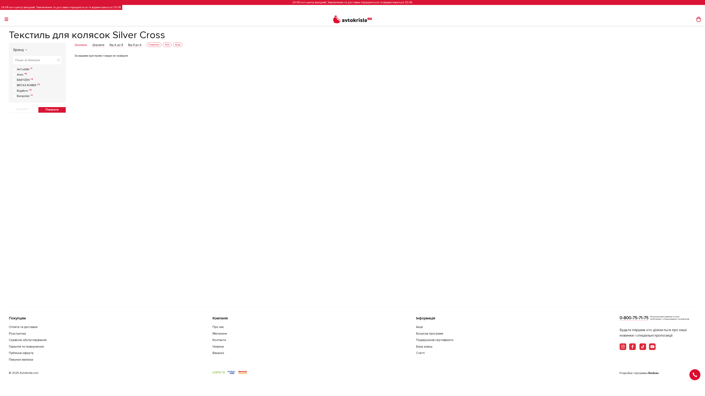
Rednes (653, 373)
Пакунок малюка (21, 360)
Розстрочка (17, 334)
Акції (419, 327)
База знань (424, 347)
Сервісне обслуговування (27, 340)
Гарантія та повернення (26, 347)
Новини (218, 347)
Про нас (218, 327)
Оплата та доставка (23, 327)
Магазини (219, 334)
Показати (52, 109)
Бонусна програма (429, 334)
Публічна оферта (21, 353)
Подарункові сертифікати (434, 340)
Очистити (22, 109)
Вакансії (218, 353)
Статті (420, 353)
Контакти (219, 340)
